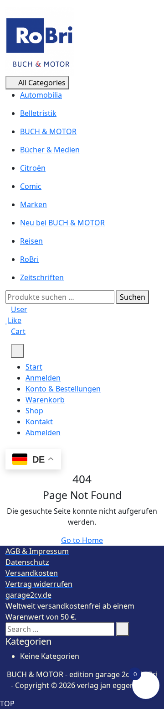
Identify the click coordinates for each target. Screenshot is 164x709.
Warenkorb (45, 400)
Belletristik (38, 113)
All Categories (42, 83)
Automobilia (41, 95)
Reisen (31, 241)
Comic (30, 186)
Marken (33, 204)
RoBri (29, 259)
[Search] (122, 629)
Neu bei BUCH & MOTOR (62, 223)
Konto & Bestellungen (63, 389)
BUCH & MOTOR (48, 131)
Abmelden (43, 432)
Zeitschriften (42, 277)
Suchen (132, 297)
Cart (18, 331)
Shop (34, 411)
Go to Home (82, 540)
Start (34, 367)
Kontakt (39, 422)
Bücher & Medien (50, 150)
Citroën (33, 168)
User (19, 309)
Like (14, 320)
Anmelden (43, 378)
